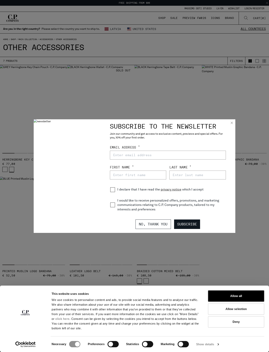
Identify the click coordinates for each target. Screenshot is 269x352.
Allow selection (236, 309)
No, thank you (153, 224)
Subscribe (187, 224)
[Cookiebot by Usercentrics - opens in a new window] (25, 344)
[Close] (232, 123)
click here (62, 318)
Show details (205, 344)
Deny (236, 321)
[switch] (113, 344)
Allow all (236, 296)
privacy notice (171, 189)
